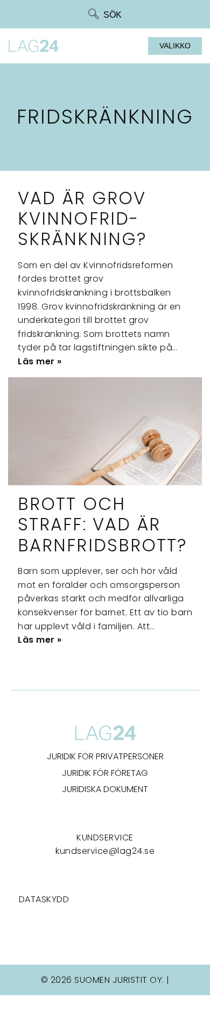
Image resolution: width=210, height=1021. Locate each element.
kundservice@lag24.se (105, 851)
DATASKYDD (44, 899)
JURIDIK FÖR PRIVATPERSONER (105, 756)
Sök (112, 14)
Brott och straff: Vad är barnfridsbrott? (102, 524)
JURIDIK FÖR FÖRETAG (105, 773)
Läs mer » (40, 361)
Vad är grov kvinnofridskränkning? (82, 218)
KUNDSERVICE (105, 837)
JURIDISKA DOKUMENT (105, 789)
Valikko (175, 45)
